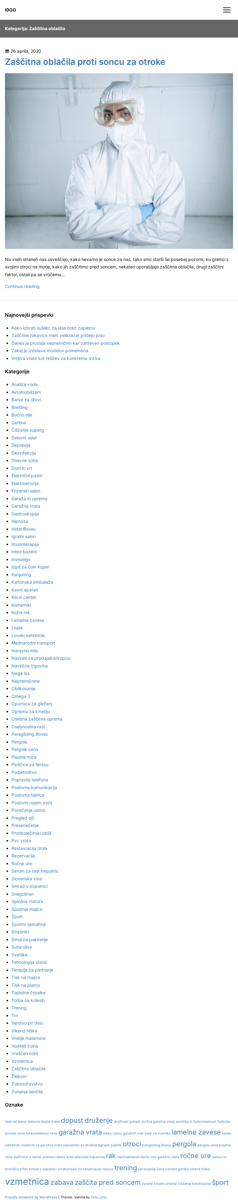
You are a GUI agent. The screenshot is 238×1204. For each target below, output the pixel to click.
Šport (17, 916)
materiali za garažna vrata (41, 1145)
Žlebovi (18, 1076)
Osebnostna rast (28, 726)
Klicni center (23, 597)
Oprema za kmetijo (30, 711)
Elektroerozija (25, 483)
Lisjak (17, 627)
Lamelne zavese (27, 620)
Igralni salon (23, 536)
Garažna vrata (25, 506)
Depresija (20, 445)
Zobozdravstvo (26, 1083)
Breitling (19, 407)
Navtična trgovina (29, 665)
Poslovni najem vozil (31, 802)
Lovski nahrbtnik (28, 635)
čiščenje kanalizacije (194, 1184)
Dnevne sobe (24, 460)
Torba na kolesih (28, 1000)
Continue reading (22, 286)
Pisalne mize (24, 757)
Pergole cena (24, 749)
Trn (14, 1015)
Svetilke (19, 954)
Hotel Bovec (23, 529)
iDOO (10, 9)
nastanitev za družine (80, 1145)
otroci (132, 1144)
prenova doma (54, 1157)
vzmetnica (27, 1181)
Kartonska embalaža (32, 582)
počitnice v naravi (28, 1157)
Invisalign (20, 559)
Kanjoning (21, 574)
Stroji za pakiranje (29, 939)
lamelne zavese (196, 1132)
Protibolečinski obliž (31, 833)
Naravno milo (24, 650)
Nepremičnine (25, 681)
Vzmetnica (22, 1061)
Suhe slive (21, 947)
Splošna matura (27, 901)
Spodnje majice (26, 909)
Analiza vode (24, 384)
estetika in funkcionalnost (196, 1122)
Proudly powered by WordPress (31, 1197)
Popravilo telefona (29, 779)
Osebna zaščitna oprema (36, 718)
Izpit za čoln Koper (30, 566)
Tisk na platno (25, 985)
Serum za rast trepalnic (35, 871)
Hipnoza (19, 521)
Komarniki (21, 605)
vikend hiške (200, 1169)
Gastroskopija (25, 513)
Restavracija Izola (29, 848)
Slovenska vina (26, 878)
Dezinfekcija (23, 453)
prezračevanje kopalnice (85, 1157)
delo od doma (15, 1122)
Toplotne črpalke (28, 992)
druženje (99, 1120)
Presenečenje (25, 825)
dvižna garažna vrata (158, 1122)
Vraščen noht (24, 1053)
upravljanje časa (151, 1169)
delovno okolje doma (44, 1122)
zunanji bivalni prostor (159, 1184)
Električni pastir (26, 475)
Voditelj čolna (24, 1046)
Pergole (19, 741)
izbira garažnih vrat (128, 1133)
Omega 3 (20, 696)
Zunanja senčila (27, 1091)
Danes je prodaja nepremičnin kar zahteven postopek (65, 343)
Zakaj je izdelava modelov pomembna (49, 350)
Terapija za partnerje (32, 970)
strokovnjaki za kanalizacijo (79, 1169)
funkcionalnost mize (41, 1133)
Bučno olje (21, 414)
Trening (19, 1007)
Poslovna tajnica (27, 794)
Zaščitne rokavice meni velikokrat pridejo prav (58, 335)
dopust (72, 1120)
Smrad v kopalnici (29, 886)
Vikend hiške (24, 1030)
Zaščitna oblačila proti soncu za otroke (85, 61)
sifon (24, 1169)
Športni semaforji (28, 924)
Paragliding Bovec (29, 734)
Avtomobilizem (26, 392)
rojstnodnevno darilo (133, 1157)
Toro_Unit (99, 1197)
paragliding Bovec (156, 1145)
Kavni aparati (24, 589)
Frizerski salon (25, 490)
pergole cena (207, 1145)
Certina (18, 422)
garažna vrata (80, 1132)
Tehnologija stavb (29, 962)
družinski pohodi (127, 1122)
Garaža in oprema (29, 498)
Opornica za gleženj (31, 703)
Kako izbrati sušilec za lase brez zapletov (53, 327)
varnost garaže (177, 1169)
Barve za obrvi (26, 399)
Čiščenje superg (27, 430)
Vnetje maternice (28, 1038)
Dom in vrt (21, 468)
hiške (107, 1133)
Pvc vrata (21, 840)
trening (125, 1168)
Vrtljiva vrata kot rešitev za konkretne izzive (55, 358)
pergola (184, 1144)
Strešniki (20, 931)
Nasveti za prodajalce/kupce (40, 658)
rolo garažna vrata (165, 1157)
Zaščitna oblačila (28, 1068)
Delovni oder (24, 437)
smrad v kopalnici (43, 1169)
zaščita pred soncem (108, 1182)
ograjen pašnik (109, 1145)
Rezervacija (23, 855)
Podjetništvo (24, 772)
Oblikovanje (23, 688)
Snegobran (22, 893)
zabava (62, 1182)
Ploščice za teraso (29, 764)
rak (111, 1156)
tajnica (108, 1169)
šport (220, 1182)
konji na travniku (157, 1133)
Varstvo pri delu (27, 1023)
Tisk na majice (25, 977)
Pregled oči (22, 817)
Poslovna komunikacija (34, 787)
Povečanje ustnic (28, 810)
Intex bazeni (24, 551)
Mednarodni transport (33, 642)
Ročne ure (21, 863)
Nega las (20, 673)
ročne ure (195, 1156)
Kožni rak (20, 612)
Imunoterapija (25, 544)
